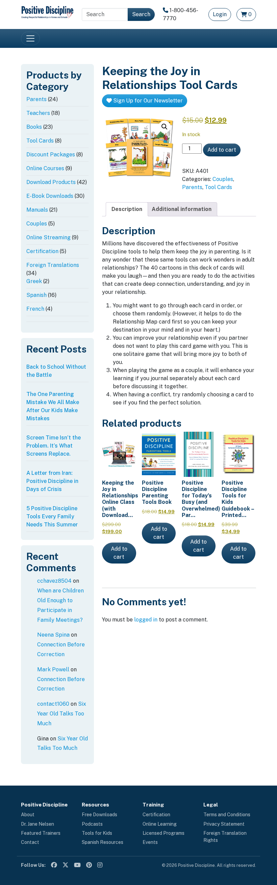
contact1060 (53, 704)
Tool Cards (218, 187)
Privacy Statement (224, 824)
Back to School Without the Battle (56, 371)
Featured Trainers (40, 833)
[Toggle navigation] (30, 38)
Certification (156, 814)
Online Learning (160, 824)
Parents (192, 187)
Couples (222, 179)
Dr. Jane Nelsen (37, 824)
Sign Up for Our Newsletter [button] (147, 100)
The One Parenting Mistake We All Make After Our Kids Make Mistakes (52, 406)
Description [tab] (126, 209)
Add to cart (221, 150)
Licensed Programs (163, 833)
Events (150, 842)
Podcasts (92, 824)
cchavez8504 (54, 581)
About (27, 814)
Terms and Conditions (226, 814)
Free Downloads (99, 814)
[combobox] (105, 14)
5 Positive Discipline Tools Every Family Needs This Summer (52, 516)
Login (220, 14)
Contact (30, 842)
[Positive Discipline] (47, 11)
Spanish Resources (102, 842)
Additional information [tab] (181, 209)
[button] (164, 127)
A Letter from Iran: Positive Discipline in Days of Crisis (52, 481)
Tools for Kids (97, 833)
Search (141, 14)
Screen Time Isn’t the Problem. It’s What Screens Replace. (53, 445)
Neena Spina (53, 635)
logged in (145, 619)
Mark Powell (53, 669)
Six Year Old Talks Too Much (61, 714)
